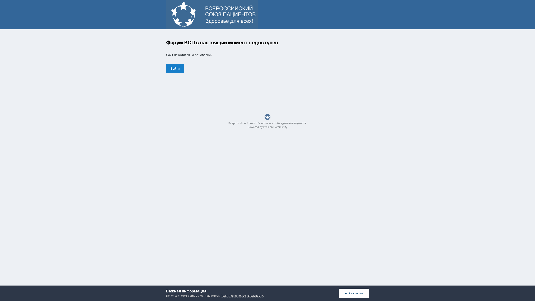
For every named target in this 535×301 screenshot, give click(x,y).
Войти (175, 68)
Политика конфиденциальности (242, 295)
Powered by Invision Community (267, 127)
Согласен (355, 293)
